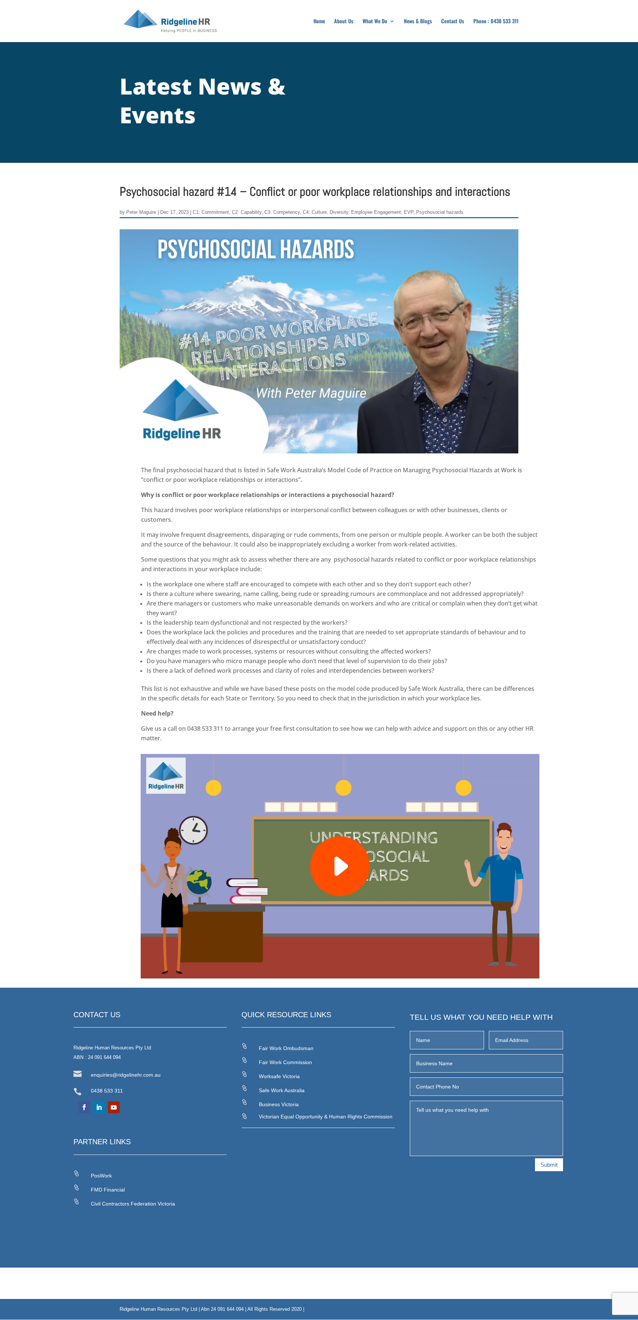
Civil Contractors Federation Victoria (133, 1204)
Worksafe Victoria (279, 1076)
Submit (549, 1165)
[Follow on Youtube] (114, 1107)
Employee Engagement (376, 212)
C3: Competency (282, 212)
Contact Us (452, 21)
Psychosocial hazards (439, 212)
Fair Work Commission (285, 1062)
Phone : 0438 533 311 (495, 21)
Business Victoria (279, 1104)
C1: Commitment (211, 212)
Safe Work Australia (282, 1090)
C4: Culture (315, 212)
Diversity (339, 212)
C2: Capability (246, 212)
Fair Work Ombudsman (286, 1048)
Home (319, 21)
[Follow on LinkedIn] (99, 1107)
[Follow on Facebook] (84, 1107)
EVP (408, 212)
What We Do (375, 21)
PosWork (101, 1176)
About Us (343, 21)
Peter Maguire (141, 212)
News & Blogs (418, 21)
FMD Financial (108, 1190)
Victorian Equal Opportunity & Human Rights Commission (325, 1117)
